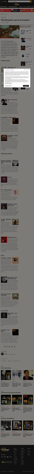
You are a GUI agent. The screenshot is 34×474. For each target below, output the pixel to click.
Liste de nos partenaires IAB (8, 83)
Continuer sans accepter (27, 69)
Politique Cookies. (9, 78)
